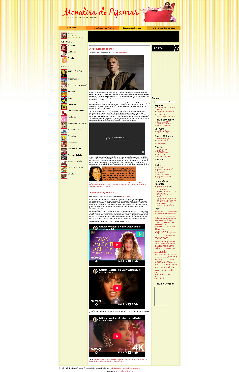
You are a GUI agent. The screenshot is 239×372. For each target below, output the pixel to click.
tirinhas (157, 270)
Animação (171, 211)
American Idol (158, 211)
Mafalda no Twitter (163, 131)
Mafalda (169, 235)
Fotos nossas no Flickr (164, 125)
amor (165, 211)
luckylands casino (163, 186)
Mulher (156, 243)
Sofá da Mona (123, 52)
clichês (122, 183)
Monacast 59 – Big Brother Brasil (164, 203)
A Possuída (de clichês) (101, 49)
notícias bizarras (161, 248)
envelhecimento (94, 185)
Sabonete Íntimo (168, 205)
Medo (174, 235)
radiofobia (170, 259)
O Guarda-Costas (105, 361)
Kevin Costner (131, 185)
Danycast (160, 167)
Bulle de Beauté (162, 140)
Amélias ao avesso (163, 138)
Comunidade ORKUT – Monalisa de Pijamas (165, 123)
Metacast (160, 173)
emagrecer (158, 222)
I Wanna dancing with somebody (136, 359)
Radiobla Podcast (163, 174)
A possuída (108, 183)
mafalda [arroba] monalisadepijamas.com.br (125, 368)
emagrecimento (169, 222)
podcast (165, 251)
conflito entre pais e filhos (134, 183)
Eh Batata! (160, 151)
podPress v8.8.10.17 (127, 371)
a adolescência (99, 183)
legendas (161, 232)
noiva (165, 246)
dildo (158, 205)
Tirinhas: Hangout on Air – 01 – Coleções (166, 189)
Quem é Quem (162, 115)
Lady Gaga (161, 229)
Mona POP (130, 196)
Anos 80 (123, 196)
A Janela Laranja (162, 149)
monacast (161, 238)
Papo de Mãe (161, 144)
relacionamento (162, 262)
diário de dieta (167, 220)
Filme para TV (115, 185)
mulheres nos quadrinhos (167, 243)
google (123, 185)
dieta (156, 218)
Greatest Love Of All (117, 359)
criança (165, 216)
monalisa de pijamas (164, 241)
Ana (158, 191)
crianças (171, 216)
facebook (158, 224)
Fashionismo (161, 142)
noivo (171, 246)
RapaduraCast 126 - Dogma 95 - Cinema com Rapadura (166, 199)
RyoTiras (160, 162)
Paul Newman (141, 185)
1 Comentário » (108, 186)
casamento (162, 213)
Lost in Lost (161, 154)
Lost (165, 235)
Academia (116, 183)
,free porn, (160, 195)
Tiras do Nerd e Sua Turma (166, 116)
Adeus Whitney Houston (102, 192)
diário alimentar (164, 218)
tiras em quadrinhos (165, 267)
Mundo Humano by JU (164, 156)
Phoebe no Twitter (163, 133)
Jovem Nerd (161, 171)
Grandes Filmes (162, 153)
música (158, 245)
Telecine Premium (95, 186)
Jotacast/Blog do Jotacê (165, 169)
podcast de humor (160, 254)
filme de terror (105, 185)
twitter (171, 270)
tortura (164, 270)
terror (175, 264)
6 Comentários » (118, 361)
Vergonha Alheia (162, 275)
